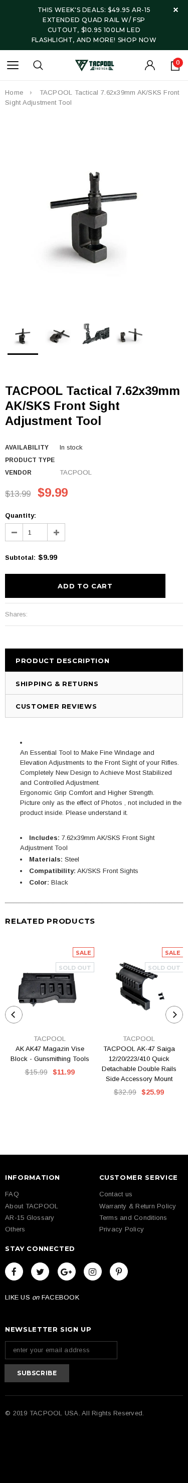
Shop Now (137, 40)
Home (14, 92)
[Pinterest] (119, 1271)
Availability (27, 447)
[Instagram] (93, 1271)
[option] (94, 214)
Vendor (18, 472)
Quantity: (20, 515)
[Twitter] (40, 1271)
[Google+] (67, 1271)
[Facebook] (14, 1271)
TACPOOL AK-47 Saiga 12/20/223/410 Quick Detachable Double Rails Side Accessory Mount (139, 1064)
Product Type (30, 460)
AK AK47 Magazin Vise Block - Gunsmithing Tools (50, 1054)
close (175, 10)
